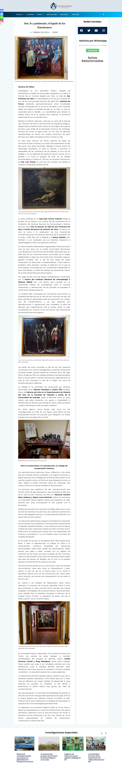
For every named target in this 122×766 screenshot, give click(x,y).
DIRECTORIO (75, 14)
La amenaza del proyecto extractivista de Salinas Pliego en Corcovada (49, 757)
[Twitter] (1, 14)
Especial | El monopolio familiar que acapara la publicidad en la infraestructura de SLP (25, 758)
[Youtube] (96, 30)
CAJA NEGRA (30, 14)
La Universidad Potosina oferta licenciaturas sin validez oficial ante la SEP (96, 758)
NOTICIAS (19, 14)
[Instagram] (1, 20)
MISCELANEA (63, 14)
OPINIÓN (39, 14)
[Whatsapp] (1, 17)
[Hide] (0, 24)
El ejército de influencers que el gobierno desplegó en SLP (72, 757)
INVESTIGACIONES (52, 14)
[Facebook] (1, 10)
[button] (103, 14)
